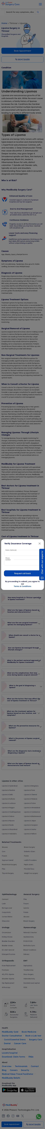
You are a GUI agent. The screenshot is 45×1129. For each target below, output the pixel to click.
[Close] (40, 543)
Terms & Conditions (22, 586)
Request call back (22, 573)
